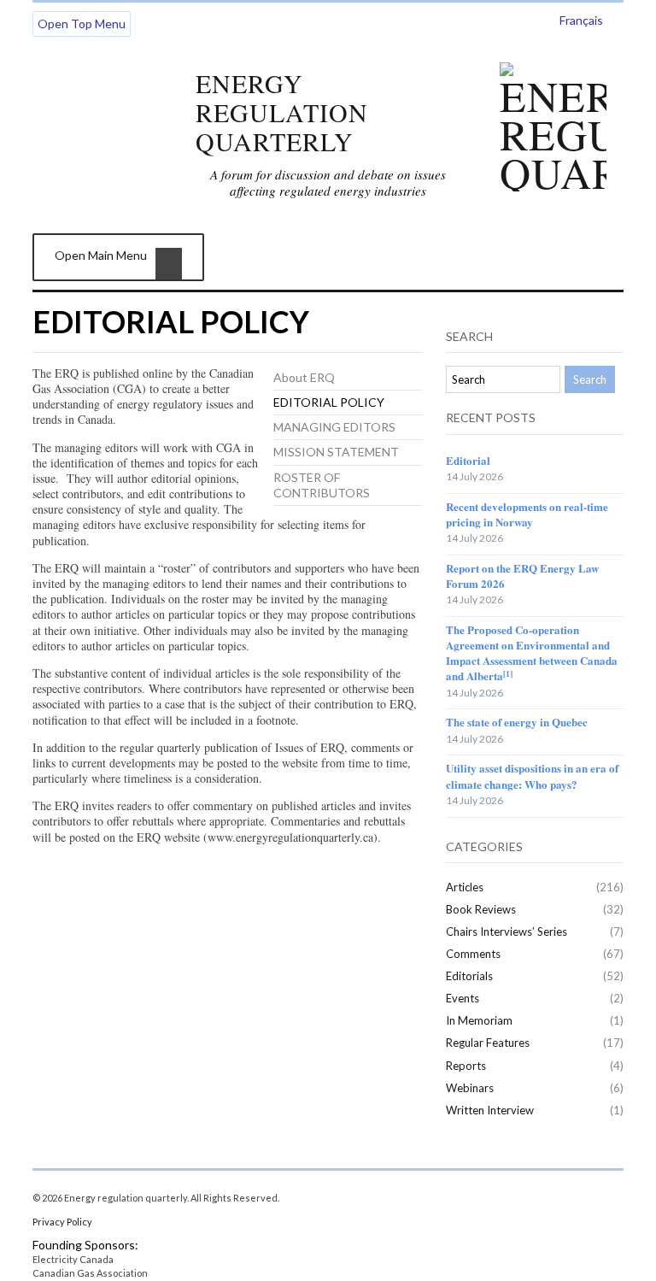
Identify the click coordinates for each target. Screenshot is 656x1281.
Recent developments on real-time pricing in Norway (527, 514)
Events (462, 998)
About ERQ (304, 377)
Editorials (469, 976)
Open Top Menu (82, 23)
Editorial (468, 460)
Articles (464, 887)
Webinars (470, 1088)
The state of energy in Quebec (517, 722)
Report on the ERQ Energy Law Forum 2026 (522, 575)
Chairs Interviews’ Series (506, 931)
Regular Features (488, 1042)
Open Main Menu (101, 255)
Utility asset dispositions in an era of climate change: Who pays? (532, 775)
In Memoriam (479, 1020)
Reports (466, 1065)
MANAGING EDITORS (334, 427)
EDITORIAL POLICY (328, 402)
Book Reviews (481, 909)
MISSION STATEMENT (336, 451)
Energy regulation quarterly (282, 112)
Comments (473, 954)
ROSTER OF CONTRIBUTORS (321, 485)
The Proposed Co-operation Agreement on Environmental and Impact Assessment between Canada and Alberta (532, 653)
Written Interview (490, 1110)
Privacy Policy (62, 1221)
